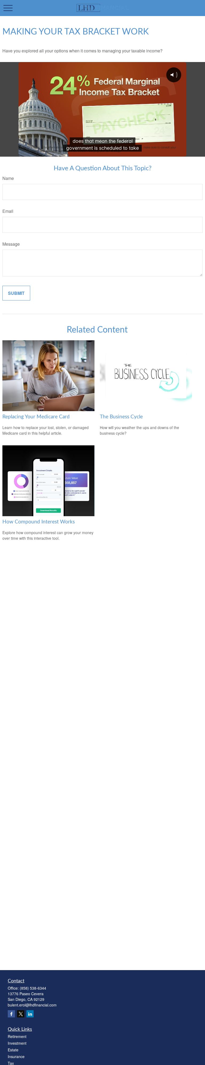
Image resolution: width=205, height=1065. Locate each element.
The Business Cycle (121, 416)
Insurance (16, 1056)
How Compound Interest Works (38, 521)
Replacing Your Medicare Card (36, 416)
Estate (13, 1049)
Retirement (17, 1036)
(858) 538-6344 (33, 988)
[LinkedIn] (30, 1013)
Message (11, 244)
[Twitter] (20, 1013)
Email (7, 211)
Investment (17, 1043)
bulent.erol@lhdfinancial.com (32, 1005)
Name (8, 178)
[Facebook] (11, 1013)
